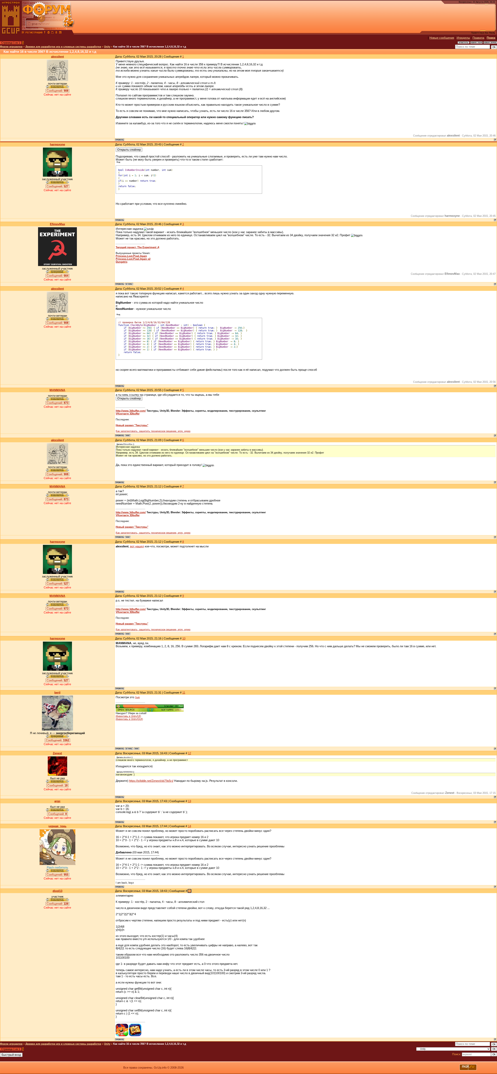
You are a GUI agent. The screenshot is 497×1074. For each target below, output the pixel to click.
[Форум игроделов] (23, 33)
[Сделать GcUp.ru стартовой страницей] (48, 33)
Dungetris (121, 261)
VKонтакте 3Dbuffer (128, 413)
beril (57, 692)
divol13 (57, 891)
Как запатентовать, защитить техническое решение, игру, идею (153, 431)
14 (189, 826)
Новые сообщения (441, 37)
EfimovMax (57, 224)
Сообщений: (57, 90)
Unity (107, 46)
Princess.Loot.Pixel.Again (131, 256)
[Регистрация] (34, 33)
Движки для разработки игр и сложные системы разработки (63, 46)
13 (189, 801)
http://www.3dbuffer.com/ (131, 410)
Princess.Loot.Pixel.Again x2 (133, 258)
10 (183, 638)
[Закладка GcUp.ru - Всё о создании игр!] (52, 33)
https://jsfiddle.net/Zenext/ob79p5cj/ (151, 780)
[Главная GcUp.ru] (11, 33)
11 (183, 692)
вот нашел (137, 546)
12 (189, 753)
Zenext (57, 753)
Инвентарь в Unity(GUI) (129, 719)
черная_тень (57, 826)
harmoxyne (57, 144)
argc (57, 801)
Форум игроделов (11, 46)
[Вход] (45, 33)
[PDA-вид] (56, 33)
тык (137, 697)
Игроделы (463, 37)
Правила (478, 37)
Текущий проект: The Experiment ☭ (137, 247)
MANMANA (57, 390)
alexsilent (57, 56)
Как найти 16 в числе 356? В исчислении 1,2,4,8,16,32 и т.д (149, 46)
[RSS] (60, 33)
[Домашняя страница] (127, 435)
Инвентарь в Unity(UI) (128, 716)
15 (189, 891)
